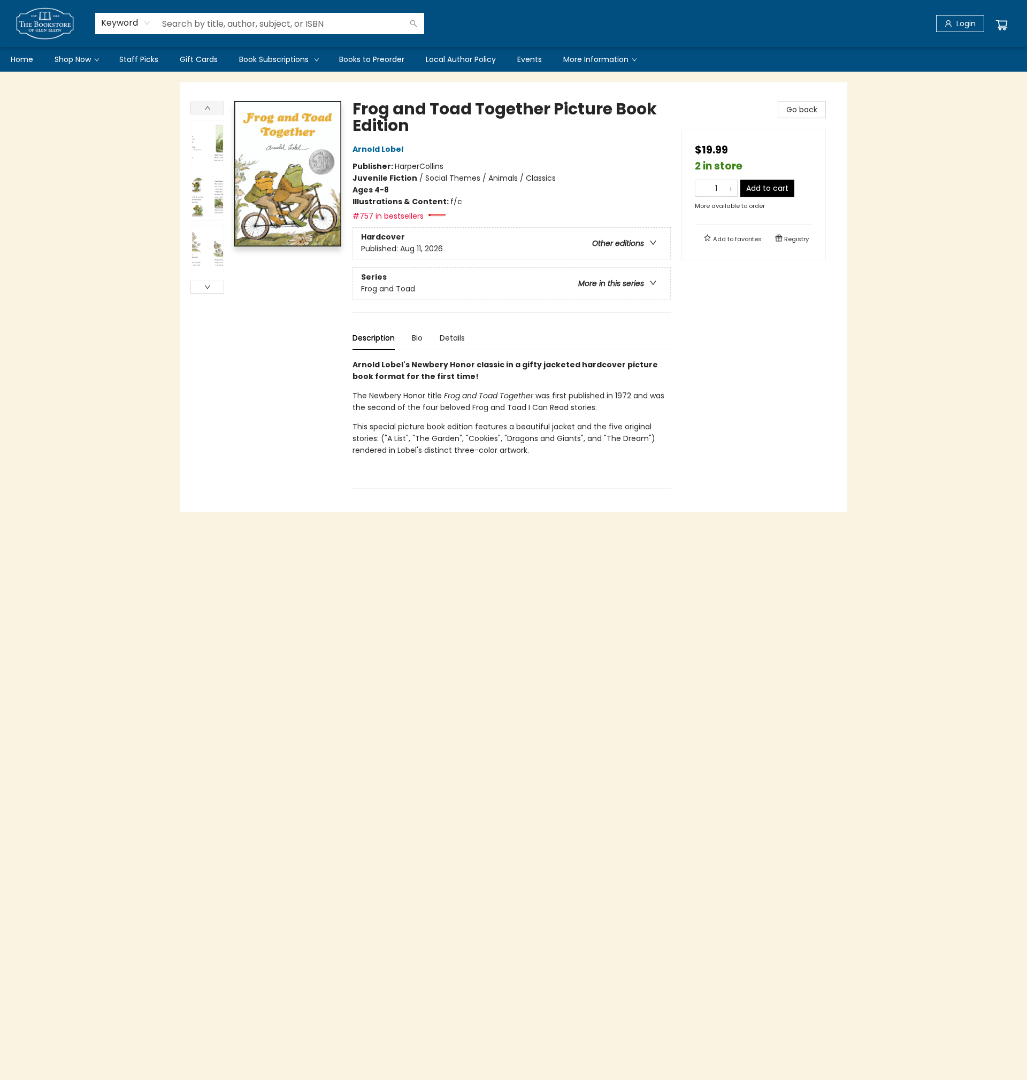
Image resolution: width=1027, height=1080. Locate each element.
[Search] (413, 23)
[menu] (513, 59)
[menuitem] (22, 59)
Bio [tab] (417, 338)
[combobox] (126, 23)
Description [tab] (373, 338)
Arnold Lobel (377, 149)
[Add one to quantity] (730, 188)
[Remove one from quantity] (702, 188)
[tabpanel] (511, 424)
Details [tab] (452, 338)
